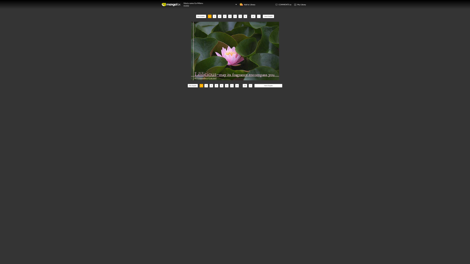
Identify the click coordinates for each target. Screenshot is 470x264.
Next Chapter (268, 16)
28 (253, 16)
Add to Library (249, 4)
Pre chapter (201, 16)
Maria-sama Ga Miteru (193, 3)
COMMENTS (285, 4)
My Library (301, 4)
